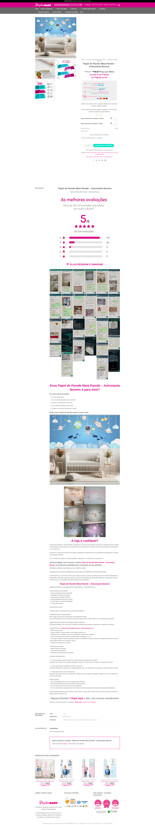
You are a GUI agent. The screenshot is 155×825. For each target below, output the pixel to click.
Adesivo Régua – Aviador (66, 781)
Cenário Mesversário (89, 9)
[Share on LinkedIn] (105, 160)
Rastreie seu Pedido (72, 12)
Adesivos (74, 9)
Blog (81, 12)
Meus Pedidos (57, 12)
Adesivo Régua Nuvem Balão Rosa (45, 781)
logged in (65, 743)
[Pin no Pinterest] (102, 160)
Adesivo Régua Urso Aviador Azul (109, 781)
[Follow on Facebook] (85, 5)
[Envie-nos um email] (89, 5)
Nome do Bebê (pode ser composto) (99, 134)
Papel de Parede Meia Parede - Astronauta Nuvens (100, 156)
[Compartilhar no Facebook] (93, 160)
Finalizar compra (43, 12)
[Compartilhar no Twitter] (96, 160)
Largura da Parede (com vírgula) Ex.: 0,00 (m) (92, 118)
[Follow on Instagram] (87, 5)
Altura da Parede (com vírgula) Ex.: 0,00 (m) (92, 123)
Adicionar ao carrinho (103, 145)
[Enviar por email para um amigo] (99, 160)
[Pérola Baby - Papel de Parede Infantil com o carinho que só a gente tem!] (43, 5)
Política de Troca (97, 4)
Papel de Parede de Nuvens (107, 152)
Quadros (102, 9)
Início (37, 9)
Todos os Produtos (47, 9)
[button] (119, 5)
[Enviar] (81, 5)
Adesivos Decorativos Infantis (96, 59)
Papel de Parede (62, 9)
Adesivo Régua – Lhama (88, 781)
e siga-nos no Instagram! (85, 702)
